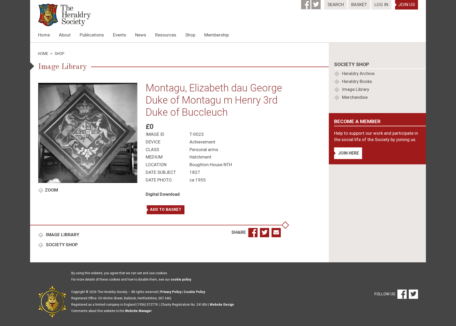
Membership (216, 35)
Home (44, 35)
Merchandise (355, 97)
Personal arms (203, 149)
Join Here (348, 153)
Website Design (222, 304)
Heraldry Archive (358, 73)
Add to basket (165, 209)
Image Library (62, 234)
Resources (165, 35)
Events (119, 35)
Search (335, 4)
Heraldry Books (357, 81)
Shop (190, 35)
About (65, 35)
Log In (381, 4)
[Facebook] (306, 3)
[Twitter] (316, 3)
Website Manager (138, 311)
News (140, 35)
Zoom (51, 190)
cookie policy (180, 279)
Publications (92, 35)
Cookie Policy (194, 292)
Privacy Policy (170, 292)
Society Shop (61, 244)
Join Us (406, 4)
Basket (359, 4)
